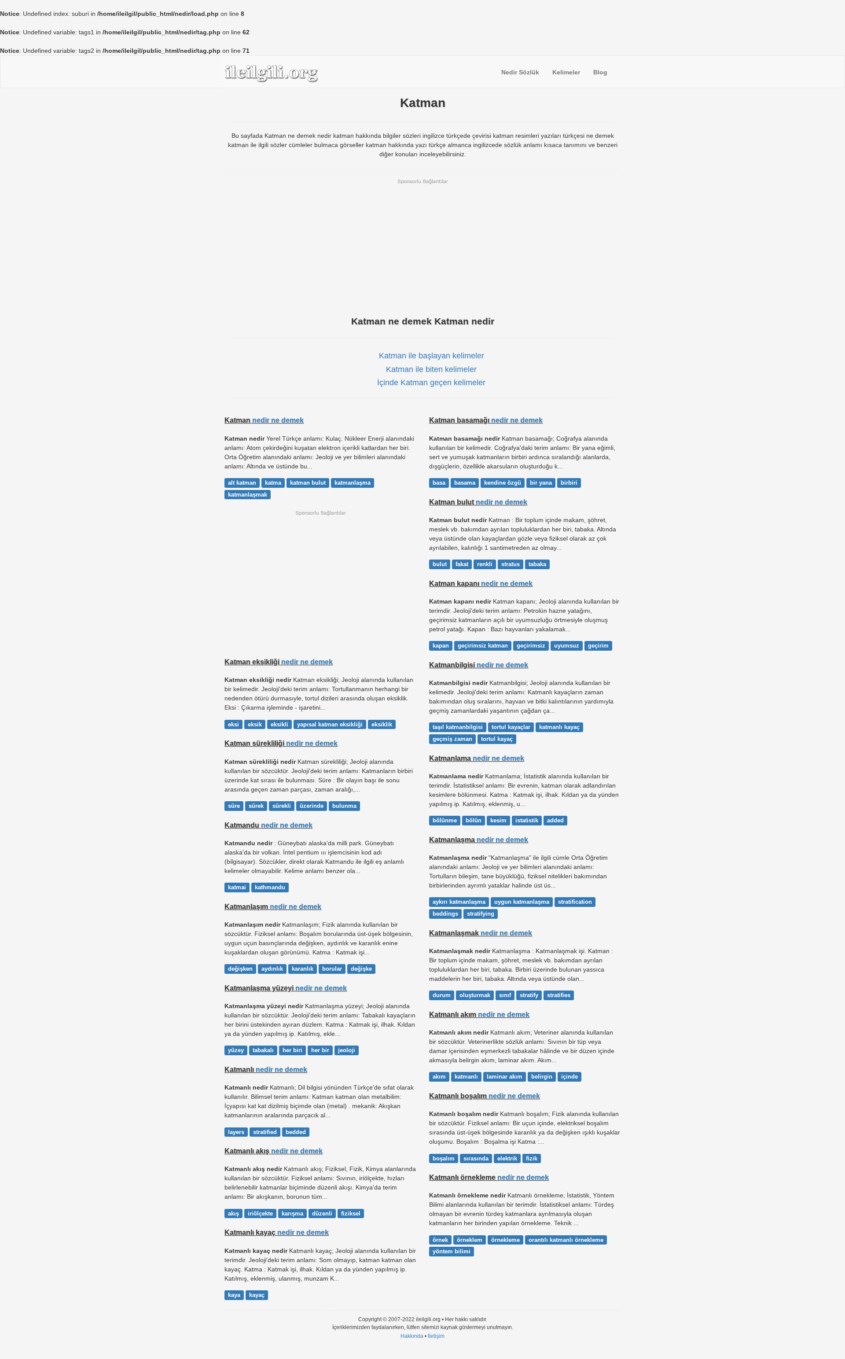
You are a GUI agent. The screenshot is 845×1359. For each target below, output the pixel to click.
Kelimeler (566, 72)
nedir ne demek (278, 420)
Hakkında (411, 1336)
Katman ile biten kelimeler (431, 369)
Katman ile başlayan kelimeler (431, 355)
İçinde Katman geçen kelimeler (431, 382)
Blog (600, 72)
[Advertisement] (422, 246)
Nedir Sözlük (520, 72)
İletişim (436, 1336)
